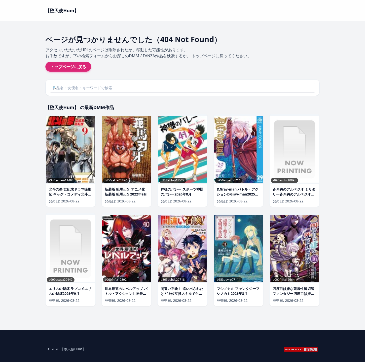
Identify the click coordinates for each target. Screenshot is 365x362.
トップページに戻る (68, 66)
